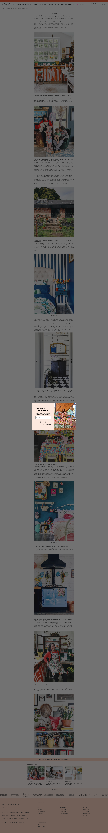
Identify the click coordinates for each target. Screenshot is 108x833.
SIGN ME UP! (43, 421)
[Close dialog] (74, 403)
